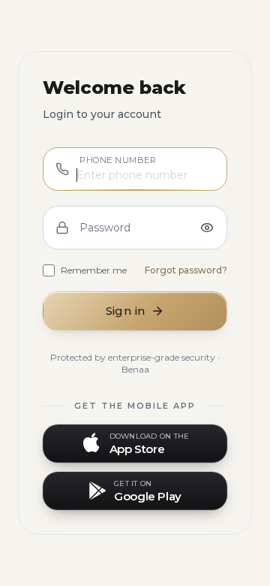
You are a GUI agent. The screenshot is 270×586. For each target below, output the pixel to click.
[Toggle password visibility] (207, 227)
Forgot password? (186, 270)
